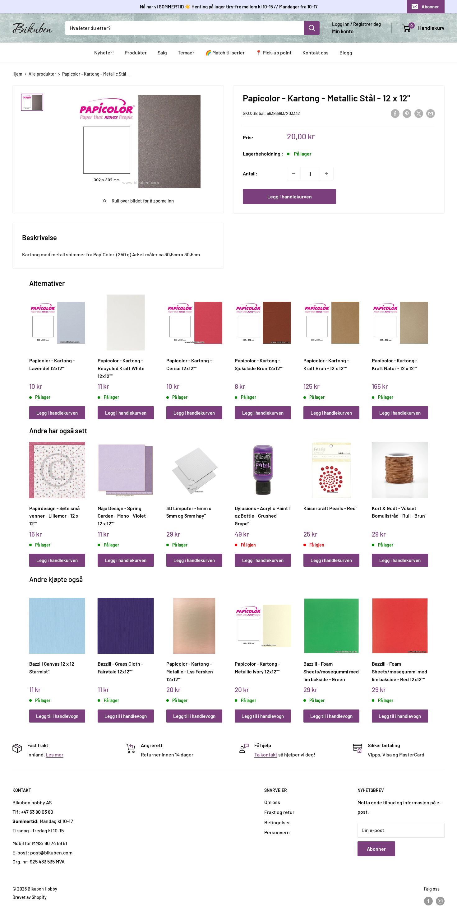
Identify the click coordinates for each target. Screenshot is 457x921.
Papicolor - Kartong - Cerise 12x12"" (189, 364)
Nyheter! (104, 52)
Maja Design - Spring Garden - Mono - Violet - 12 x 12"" (123, 515)
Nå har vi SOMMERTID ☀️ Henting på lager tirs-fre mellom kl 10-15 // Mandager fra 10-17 (228, 6)
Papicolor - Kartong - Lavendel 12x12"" (52, 364)
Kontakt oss (315, 52)
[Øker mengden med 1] (326, 173)
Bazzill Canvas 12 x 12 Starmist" (51, 667)
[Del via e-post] (430, 113)
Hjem (17, 74)
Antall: (250, 173)
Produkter (136, 52)
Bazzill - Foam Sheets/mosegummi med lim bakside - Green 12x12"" (331, 671)
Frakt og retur (279, 812)
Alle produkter (42, 74)
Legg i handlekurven (289, 196)
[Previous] (30, 350)
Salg (162, 52)
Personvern (277, 832)
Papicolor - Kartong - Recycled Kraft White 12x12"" (121, 368)
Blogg (345, 52)
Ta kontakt (265, 754)
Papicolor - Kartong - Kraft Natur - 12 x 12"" (394, 364)
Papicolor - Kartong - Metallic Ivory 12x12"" (257, 667)
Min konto (342, 31)
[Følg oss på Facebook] (428, 901)
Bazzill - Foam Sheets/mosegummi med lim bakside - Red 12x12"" (399, 671)
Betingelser (277, 822)
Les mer (54, 754)
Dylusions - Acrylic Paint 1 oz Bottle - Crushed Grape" (263, 515)
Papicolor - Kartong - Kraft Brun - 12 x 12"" (326, 364)
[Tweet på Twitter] (418, 113)
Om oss (272, 802)
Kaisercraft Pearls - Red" (330, 508)
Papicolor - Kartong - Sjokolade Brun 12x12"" (259, 364)
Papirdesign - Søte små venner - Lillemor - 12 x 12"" (54, 515)
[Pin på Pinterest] (407, 113)
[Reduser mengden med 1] (293, 173)
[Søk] (312, 28)
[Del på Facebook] (395, 113)
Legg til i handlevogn (57, 716)
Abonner (430, 6)
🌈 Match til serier (225, 52)
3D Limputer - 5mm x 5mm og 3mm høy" (188, 512)
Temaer (186, 52)
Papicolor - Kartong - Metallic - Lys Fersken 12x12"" (189, 671)
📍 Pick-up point (274, 52)
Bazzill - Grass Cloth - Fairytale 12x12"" (120, 667)
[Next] (426, 350)
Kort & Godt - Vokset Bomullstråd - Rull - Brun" (399, 512)
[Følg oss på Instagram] (440, 901)
